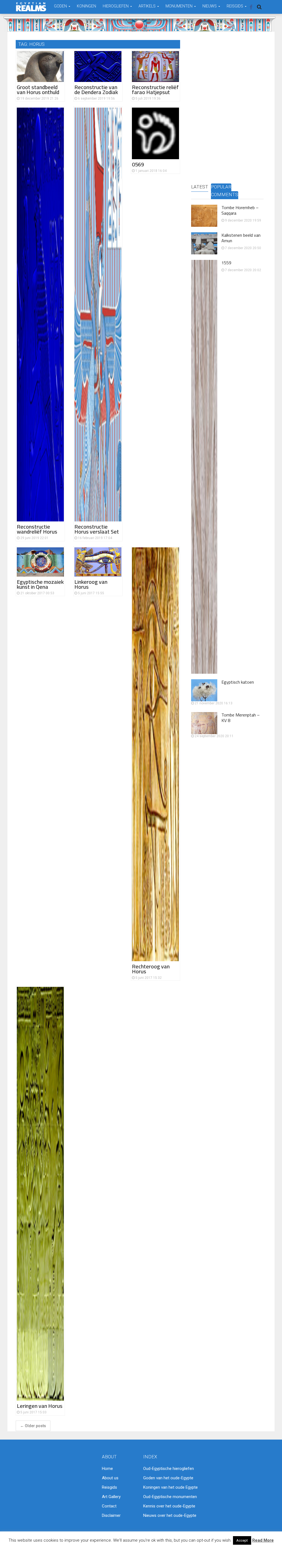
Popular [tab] (221, 187)
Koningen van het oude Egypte (170, 1487)
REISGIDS (235, 6)
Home (107, 1468)
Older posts (33, 1426)
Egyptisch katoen (237, 682)
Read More (263, 1540)
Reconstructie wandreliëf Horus (37, 529)
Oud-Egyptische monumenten (170, 1496)
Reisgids (109, 1487)
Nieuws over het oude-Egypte (169, 1515)
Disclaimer (111, 1515)
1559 (226, 263)
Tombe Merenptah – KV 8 (240, 717)
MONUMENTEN (179, 6)
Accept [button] (242, 1540)
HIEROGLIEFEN (116, 6)
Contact (109, 1506)
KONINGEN (86, 6)
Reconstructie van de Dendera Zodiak (96, 89)
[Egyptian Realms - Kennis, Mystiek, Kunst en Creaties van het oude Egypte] (31, 7)
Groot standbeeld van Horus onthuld (38, 89)
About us (110, 1477)
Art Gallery (111, 1496)
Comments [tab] (224, 194)
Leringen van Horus (40, 1406)
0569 (138, 164)
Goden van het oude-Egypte (168, 1477)
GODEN (61, 6)
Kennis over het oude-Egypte (169, 1506)
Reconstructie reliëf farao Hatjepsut (155, 89)
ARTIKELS (147, 6)
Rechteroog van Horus (151, 968)
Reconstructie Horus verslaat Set (96, 529)
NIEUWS (210, 6)
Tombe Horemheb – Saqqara (240, 210)
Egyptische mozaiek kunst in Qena (40, 584)
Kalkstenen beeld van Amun (241, 238)
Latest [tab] (199, 187)
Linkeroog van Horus (90, 584)
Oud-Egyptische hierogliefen (168, 1468)
